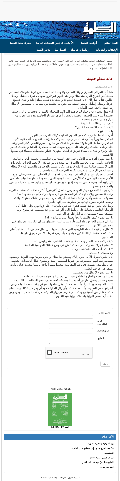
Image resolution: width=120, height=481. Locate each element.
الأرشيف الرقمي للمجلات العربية (55, 42)
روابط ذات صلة (79, 49)
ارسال (105, 364)
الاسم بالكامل (104, 313)
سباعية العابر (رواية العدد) (102, 458)
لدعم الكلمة (43, 49)
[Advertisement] (60, 9)
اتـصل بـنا (60, 49)
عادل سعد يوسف (104, 86)
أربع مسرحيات (107, 467)
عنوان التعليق (104, 331)
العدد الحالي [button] (110, 42)
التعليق (101, 338)
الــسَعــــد (109, 453)
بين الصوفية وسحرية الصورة (101, 443)
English (7, 24)
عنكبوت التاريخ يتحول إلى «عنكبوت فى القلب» (93, 448)
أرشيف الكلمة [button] (88, 42)
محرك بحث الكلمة (20, 42)
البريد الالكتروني (102, 322)
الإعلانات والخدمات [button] (106, 49)
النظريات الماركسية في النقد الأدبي (98, 462)
